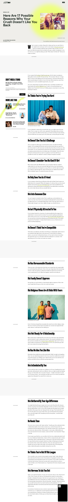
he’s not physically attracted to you (56, 216)
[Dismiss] (66, 485)
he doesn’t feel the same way (42, 75)
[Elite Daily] (7, 2)
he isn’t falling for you (41, 86)
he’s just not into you (59, 46)
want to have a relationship (48, 340)
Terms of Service (22, 89)
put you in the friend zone (43, 184)
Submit (22, 94)
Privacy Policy (7, 90)
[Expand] (59, 485)
